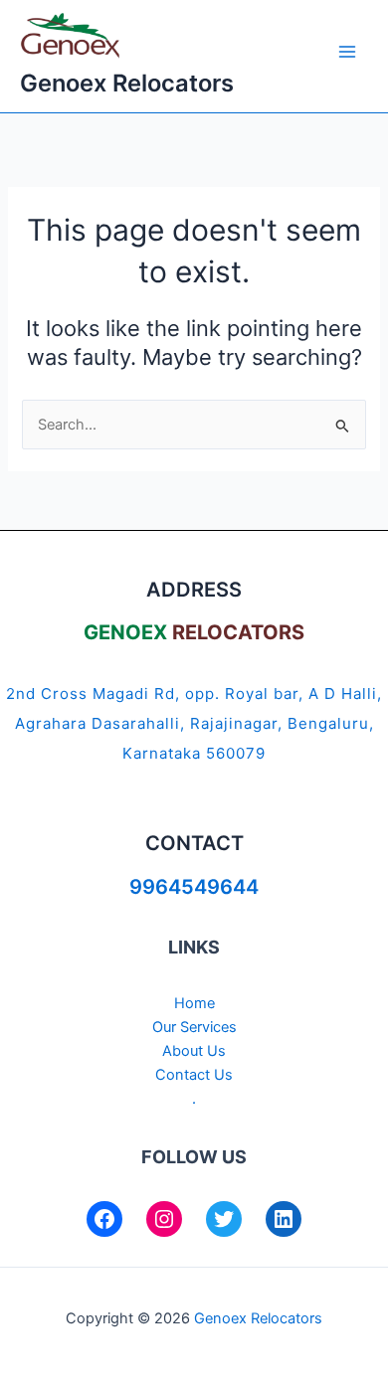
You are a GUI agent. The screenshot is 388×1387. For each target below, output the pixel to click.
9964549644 (194, 887)
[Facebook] (104, 1219)
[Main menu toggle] (347, 52)
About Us (194, 1051)
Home (194, 1003)
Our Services (194, 1027)
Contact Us (194, 1075)
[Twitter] (224, 1219)
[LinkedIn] (283, 1219)
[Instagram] (164, 1219)
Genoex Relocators (127, 83)
